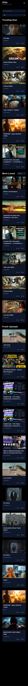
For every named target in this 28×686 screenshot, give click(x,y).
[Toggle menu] (24, 3)
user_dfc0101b (7, 455)
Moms (5, 138)
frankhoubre (6, 480)
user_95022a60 (7, 374)
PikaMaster (6, 40)
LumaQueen (6, 164)
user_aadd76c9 (7, 582)
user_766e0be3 (7, 401)
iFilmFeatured (7, 112)
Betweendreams (7, 557)
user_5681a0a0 (7, 347)
